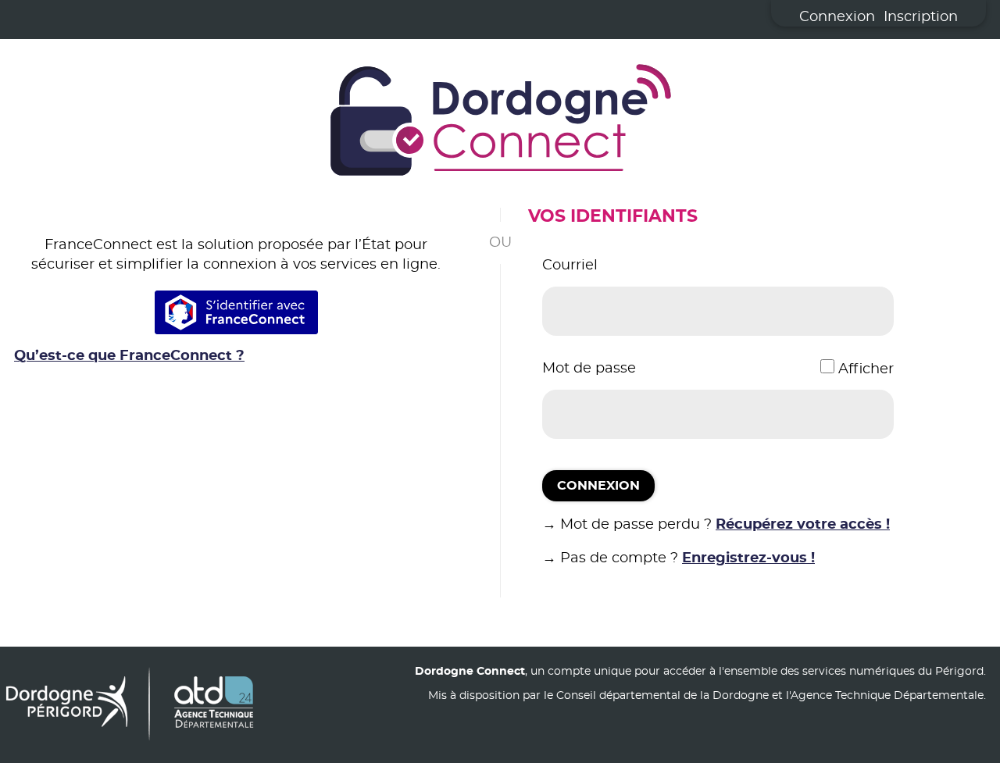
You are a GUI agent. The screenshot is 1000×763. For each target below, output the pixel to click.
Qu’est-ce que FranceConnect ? (129, 356)
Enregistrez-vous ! (748, 558)
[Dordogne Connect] (500, 123)
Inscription (921, 17)
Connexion (837, 17)
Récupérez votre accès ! (803, 525)
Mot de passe (589, 369)
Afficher (866, 369)
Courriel (570, 265)
